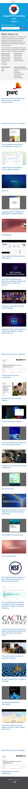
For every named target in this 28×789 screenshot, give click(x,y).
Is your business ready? (9, 556)
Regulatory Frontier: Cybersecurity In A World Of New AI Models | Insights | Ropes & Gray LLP (14, 331)
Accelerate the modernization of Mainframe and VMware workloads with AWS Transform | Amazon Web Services (14, 282)
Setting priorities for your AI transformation (10, 376)
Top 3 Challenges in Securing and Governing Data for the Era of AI (12, 145)
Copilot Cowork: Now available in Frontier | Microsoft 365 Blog (12, 168)
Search (22, 28)
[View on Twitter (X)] (10, 21)
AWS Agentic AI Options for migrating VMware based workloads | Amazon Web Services (13, 512)
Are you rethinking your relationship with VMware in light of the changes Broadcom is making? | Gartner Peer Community (13, 605)
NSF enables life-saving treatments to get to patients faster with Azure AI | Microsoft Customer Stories (13, 579)
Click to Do (5, 191)
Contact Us (10, 779)
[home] (14, 9)
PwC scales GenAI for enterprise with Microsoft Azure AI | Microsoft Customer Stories (13, 100)
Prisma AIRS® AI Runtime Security (12, 535)
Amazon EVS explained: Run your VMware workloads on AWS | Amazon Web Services (13, 727)
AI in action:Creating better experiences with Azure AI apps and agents (14, 443)
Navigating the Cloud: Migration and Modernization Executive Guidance (13, 213)
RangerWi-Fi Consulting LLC (14, 17)
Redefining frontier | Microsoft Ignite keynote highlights (13, 307)
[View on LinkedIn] (12, 21)
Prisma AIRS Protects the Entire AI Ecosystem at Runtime (12, 657)
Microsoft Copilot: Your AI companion (13, 123)
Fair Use (17, 779)
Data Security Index (8, 489)
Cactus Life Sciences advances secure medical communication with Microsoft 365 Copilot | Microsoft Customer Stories (14, 632)
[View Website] (15, 21)
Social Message (6, 235)
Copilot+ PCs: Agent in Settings (11, 421)
